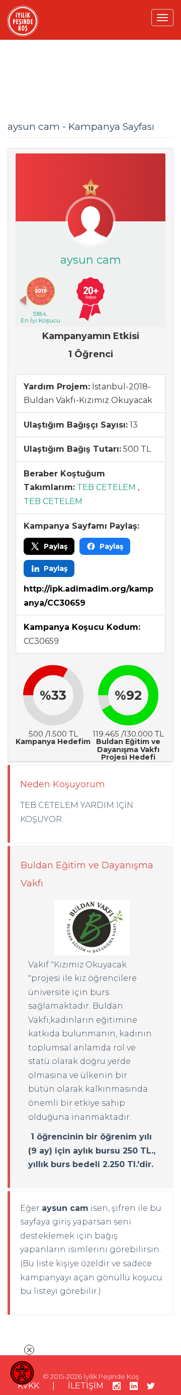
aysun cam (90, 260)
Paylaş (55, 546)
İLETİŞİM (86, 1385)
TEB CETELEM (106, 487)
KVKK (28, 1385)
